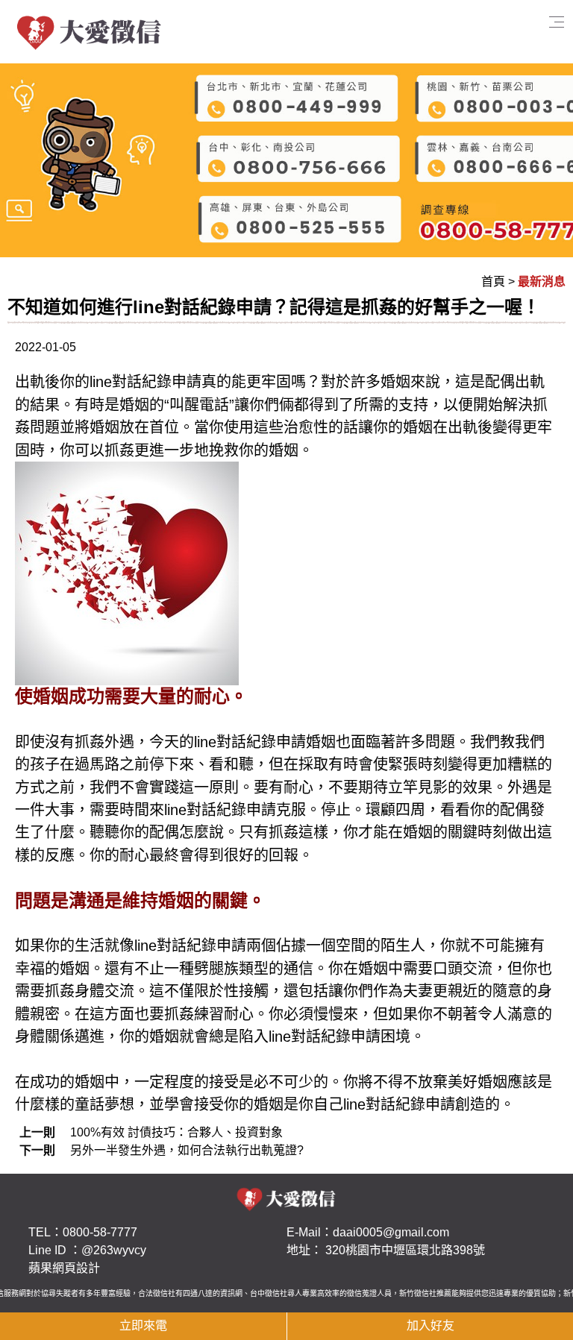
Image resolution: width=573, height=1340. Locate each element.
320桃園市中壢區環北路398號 (405, 1250)
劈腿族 (216, 968)
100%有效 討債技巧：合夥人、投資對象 (176, 1132)
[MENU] (451, 31)
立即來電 (143, 1325)
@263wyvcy (113, 1250)
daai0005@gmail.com (391, 1232)
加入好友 (430, 1325)
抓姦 (119, 450)
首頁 (493, 281)
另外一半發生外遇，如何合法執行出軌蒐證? (187, 1150)
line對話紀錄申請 (220, 810)
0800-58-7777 (100, 1232)
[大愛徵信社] (89, 31)
